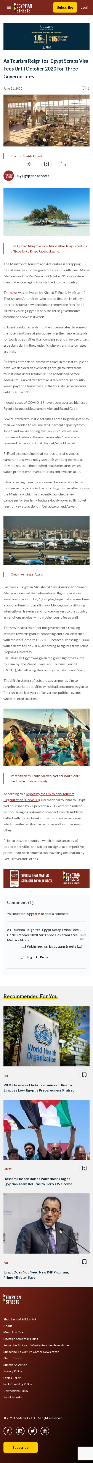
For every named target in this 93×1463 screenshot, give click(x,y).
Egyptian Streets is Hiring (20, 1339)
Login (85, 7)
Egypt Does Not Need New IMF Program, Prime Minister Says (36, 1274)
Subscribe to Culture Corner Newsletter (31, 1352)
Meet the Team (14, 1332)
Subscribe (65, 7)
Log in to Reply (37, 957)
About (7, 1326)
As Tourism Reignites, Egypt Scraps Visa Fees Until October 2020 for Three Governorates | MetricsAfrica (43, 935)
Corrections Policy (15, 1390)
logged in (33, 914)
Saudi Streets (12, 1397)
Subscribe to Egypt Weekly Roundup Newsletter (36, 1345)
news (14, 292)
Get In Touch (12, 1358)
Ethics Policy (12, 1377)
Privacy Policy (12, 1371)
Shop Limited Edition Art (19, 1319)
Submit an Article (15, 1365)
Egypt (7, 1075)
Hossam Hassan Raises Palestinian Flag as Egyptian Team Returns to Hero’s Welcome (37, 1181)
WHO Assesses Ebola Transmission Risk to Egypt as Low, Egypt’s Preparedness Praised (39, 1087)
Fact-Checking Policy (17, 1384)
